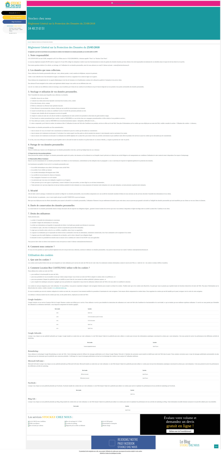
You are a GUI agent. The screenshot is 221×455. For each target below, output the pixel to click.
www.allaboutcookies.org (59, 288)
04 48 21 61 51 (13, 33)
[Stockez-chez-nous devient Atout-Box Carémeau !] (123, 3)
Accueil (29, 42)
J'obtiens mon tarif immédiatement (180, 431)
